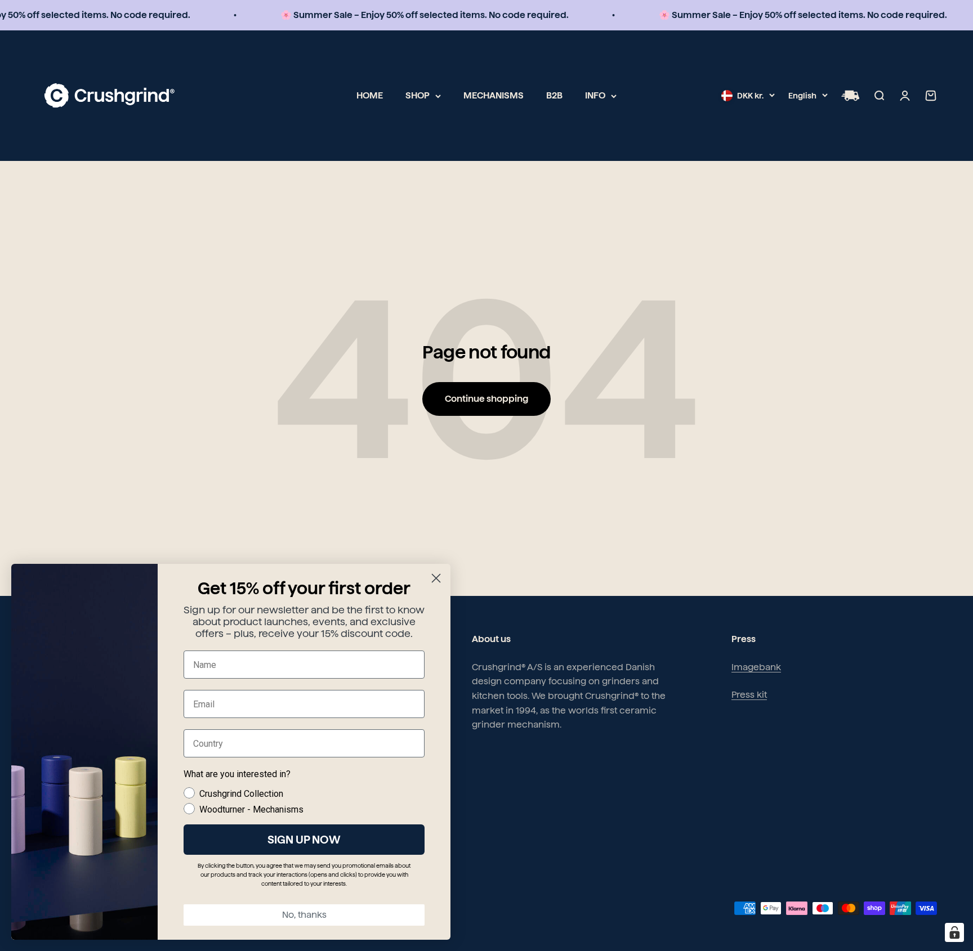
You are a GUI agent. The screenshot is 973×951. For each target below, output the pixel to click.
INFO (595, 95)
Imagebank (756, 667)
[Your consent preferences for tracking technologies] (954, 932)
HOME (369, 95)
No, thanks (304, 914)
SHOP (417, 95)
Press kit (749, 694)
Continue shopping (486, 398)
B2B (554, 95)
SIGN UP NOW (304, 839)
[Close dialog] (436, 578)
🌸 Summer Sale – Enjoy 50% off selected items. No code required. (411, 15)
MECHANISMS (493, 95)
